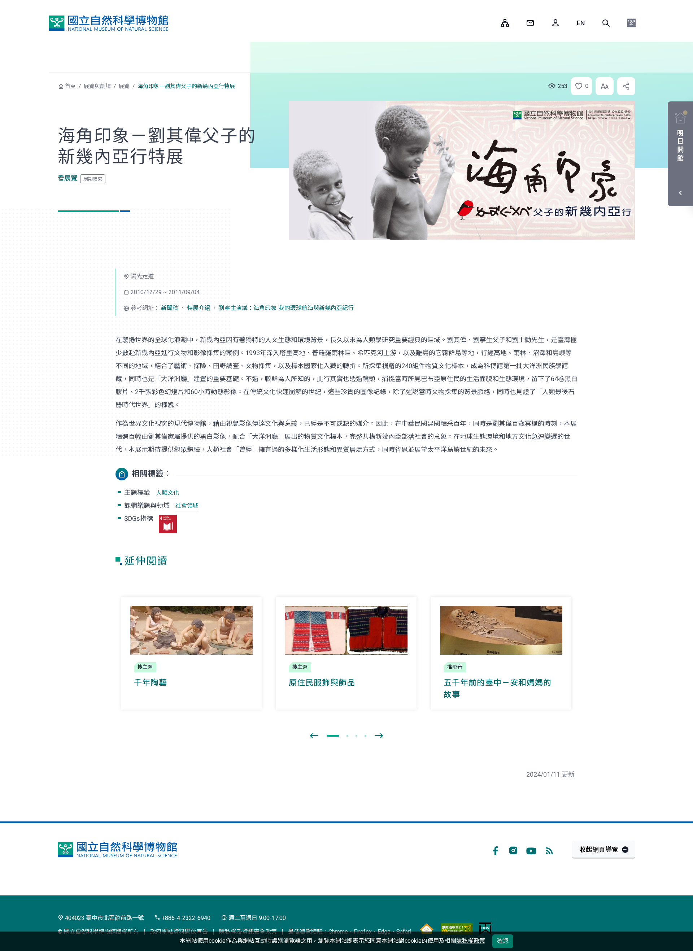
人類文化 (167, 492)
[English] (581, 23)
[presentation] (314, 736)
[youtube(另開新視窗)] (531, 849)
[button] (606, 23)
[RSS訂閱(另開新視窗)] (549, 849)
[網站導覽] (505, 23)
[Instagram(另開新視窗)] (513, 849)
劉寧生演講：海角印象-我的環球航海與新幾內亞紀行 (286, 308)
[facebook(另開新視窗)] (495, 849)
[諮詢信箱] (530, 23)
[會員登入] (555, 23)
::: (490, 23)
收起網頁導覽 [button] (598, 849)
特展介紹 (198, 308)
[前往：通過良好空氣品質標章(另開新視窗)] (426, 928)
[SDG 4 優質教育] (168, 524)
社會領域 (187, 505)
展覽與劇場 (97, 86)
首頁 (70, 86)
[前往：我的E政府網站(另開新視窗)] (485, 928)
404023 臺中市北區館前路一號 (104, 918)
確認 (503, 941)
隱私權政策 (470, 940)
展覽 (124, 86)
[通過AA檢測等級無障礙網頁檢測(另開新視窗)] (456, 928)
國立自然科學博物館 (108, 23)
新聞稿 (169, 308)
